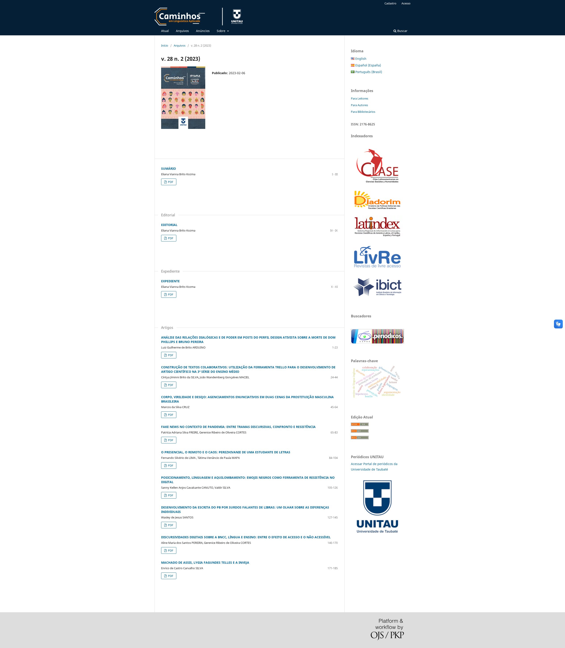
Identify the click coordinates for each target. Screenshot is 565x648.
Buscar (401, 31)
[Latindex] (377, 236)
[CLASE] (377, 181)
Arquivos (182, 31)
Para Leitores (359, 98)
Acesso (406, 3)
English (360, 59)
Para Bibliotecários (363, 112)
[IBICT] (377, 298)
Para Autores (359, 105)
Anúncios (203, 31)
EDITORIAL (169, 225)
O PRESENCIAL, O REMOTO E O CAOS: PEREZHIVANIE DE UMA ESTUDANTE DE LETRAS (225, 452)
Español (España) (367, 65)
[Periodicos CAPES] (377, 342)
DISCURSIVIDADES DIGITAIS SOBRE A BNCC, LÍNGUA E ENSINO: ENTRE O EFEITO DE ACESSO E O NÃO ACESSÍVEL (246, 537)
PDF (170, 182)
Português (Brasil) (368, 72)
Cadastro (390, 3)
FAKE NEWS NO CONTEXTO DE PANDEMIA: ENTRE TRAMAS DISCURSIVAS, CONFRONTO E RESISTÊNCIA (238, 427)
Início (164, 45)
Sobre (221, 31)
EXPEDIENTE (170, 281)
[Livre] (377, 269)
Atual (165, 31)
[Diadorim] (377, 209)
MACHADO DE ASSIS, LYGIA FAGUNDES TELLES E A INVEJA (205, 562)
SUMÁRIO (168, 168)
